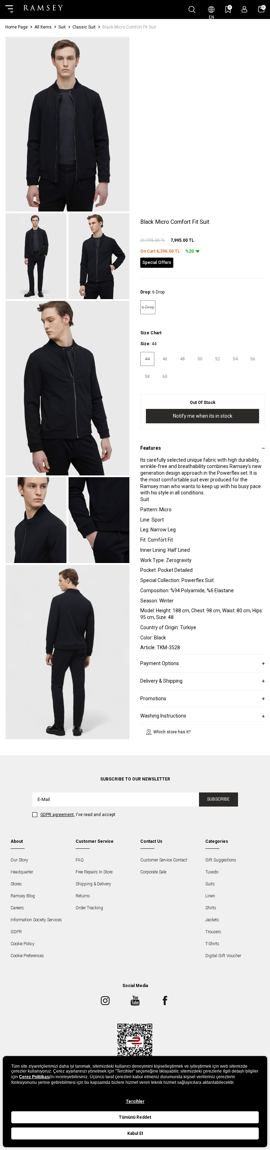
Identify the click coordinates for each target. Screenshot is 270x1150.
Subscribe (218, 799)
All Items (43, 27)
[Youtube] (135, 1001)
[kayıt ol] (245, 9)
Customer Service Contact (163, 860)
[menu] (9, 9)
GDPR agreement (57, 814)
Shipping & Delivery (93, 884)
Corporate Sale (153, 872)
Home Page (16, 27)
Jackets (212, 919)
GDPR (16, 931)
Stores (16, 884)
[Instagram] (105, 1001)
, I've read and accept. (78, 814)
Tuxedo (211, 872)
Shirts (210, 907)
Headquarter (22, 872)
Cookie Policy (22, 943)
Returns (83, 895)
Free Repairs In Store (94, 872)
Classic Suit (84, 27)
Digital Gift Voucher (223, 955)
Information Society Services (36, 919)
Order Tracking (89, 907)
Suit (62, 27)
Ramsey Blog (23, 895)
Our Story (19, 860)
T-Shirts (212, 943)
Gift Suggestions (220, 860)
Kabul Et (135, 1133)
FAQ (80, 860)
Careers (17, 907)
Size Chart (150, 332)
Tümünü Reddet (135, 1117)
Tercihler (135, 1101)
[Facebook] (165, 1001)
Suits (210, 884)
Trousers (213, 931)
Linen (210, 895)
